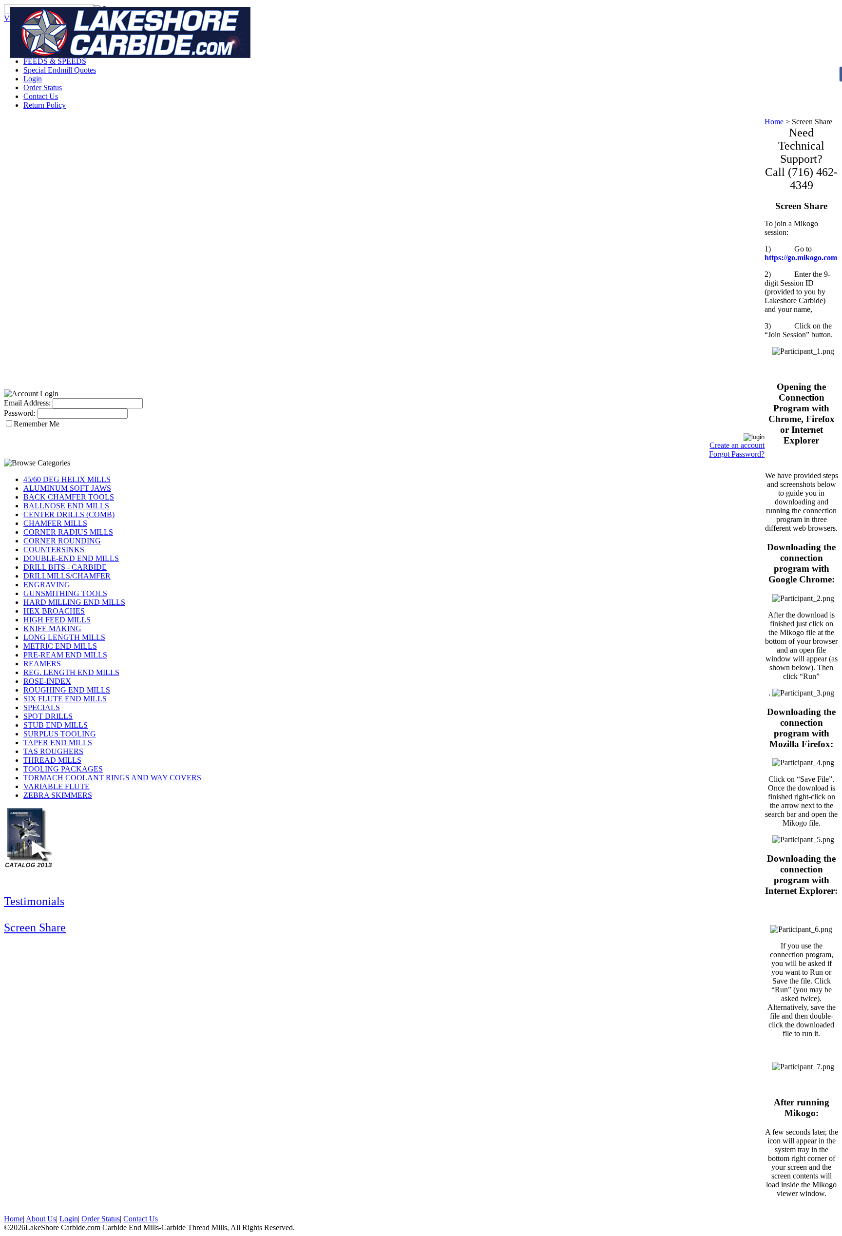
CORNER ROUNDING (62, 541)
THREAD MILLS (52, 760)
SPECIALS (41, 707)
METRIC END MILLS (60, 646)
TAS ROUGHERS (53, 751)
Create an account (737, 445)
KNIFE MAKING (52, 628)
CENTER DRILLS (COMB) (69, 514)
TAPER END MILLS (57, 742)
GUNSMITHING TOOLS (65, 593)
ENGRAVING (46, 584)
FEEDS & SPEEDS (54, 61)
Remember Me (36, 424)
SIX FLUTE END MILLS (65, 699)
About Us (41, 1219)
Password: (20, 413)
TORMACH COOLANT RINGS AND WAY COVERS (112, 777)
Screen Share (35, 927)
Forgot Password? (737, 454)
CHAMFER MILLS (55, 523)
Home (774, 121)
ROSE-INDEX (47, 681)
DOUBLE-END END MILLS (71, 558)
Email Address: (27, 403)
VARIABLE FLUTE (56, 786)
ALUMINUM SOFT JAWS (67, 488)
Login (32, 79)
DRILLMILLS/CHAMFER (67, 576)
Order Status (42, 87)
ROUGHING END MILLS (66, 690)
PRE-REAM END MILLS (65, 655)
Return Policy (44, 105)
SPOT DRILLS (48, 716)
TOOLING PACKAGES (63, 769)
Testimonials (34, 901)
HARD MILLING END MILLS (74, 602)
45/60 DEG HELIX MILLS (67, 479)
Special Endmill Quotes (59, 70)
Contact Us (40, 96)
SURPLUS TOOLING (59, 734)
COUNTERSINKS (53, 549)
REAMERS (42, 663)
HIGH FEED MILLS (57, 620)
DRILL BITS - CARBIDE (65, 567)
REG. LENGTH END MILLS (71, 672)
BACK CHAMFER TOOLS (68, 497)
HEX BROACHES (54, 611)
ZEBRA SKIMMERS (57, 795)
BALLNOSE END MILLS (66, 506)
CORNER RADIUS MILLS (68, 532)
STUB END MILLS (55, 725)
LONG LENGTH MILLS (64, 637)
